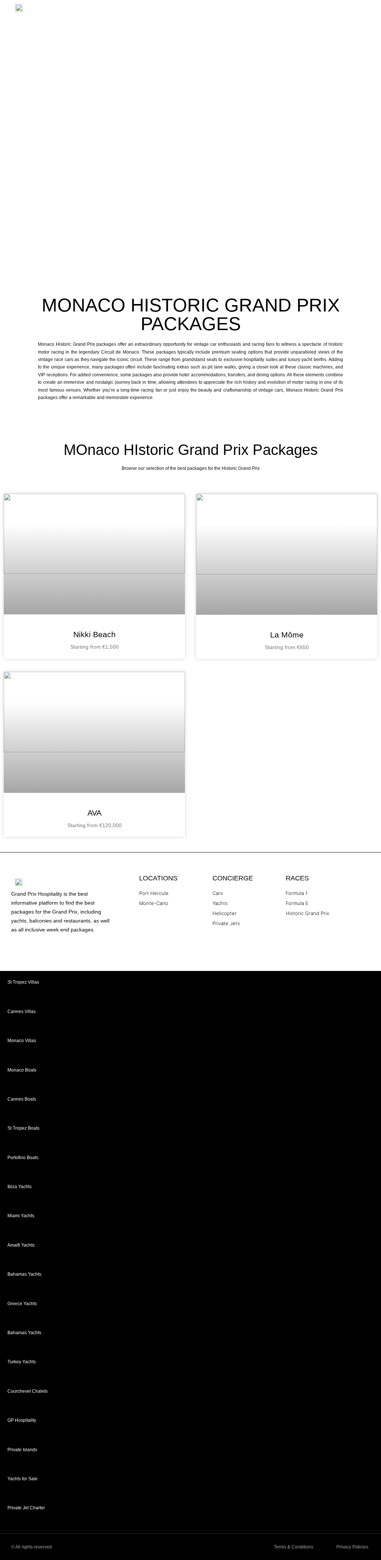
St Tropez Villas (23, 982)
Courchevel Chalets (27, 1391)
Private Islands (22, 1449)
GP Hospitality (21, 1420)
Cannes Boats (21, 1099)
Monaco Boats (21, 1070)
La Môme (287, 634)
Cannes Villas (21, 1011)
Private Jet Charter (26, 1507)
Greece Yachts (22, 1303)
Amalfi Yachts (21, 1245)
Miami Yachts (20, 1215)
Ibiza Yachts (19, 1186)
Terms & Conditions (293, 1547)
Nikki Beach (94, 634)
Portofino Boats (22, 1157)
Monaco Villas (21, 1040)
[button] (372, 10)
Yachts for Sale (22, 1478)
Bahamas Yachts (24, 1274)
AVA (94, 813)
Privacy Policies (352, 1547)
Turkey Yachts (21, 1361)
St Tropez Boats (23, 1128)
